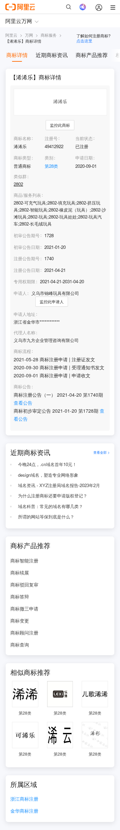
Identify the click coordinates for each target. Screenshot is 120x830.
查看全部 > (101, 452)
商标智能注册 (24, 560)
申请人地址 (24, 314)
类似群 (20, 176)
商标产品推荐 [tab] (92, 55)
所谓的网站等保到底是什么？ (46, 516)
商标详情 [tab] (17, 55)
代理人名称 (24, 333)
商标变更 (19, 620)
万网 (29, 35)
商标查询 (19, 644)
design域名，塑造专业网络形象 (48, 475)
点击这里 (84, 40)
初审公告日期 (27, 247)
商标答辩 (19, 596)
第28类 (51, 166)
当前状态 (84, 138)
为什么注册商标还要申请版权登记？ (52, 495)
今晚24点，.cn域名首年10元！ (47, 464)
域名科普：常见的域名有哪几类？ (50, 506)
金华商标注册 (24, 811)
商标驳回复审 (24, 584)
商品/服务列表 (27, 195)
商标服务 (49, 35)
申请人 (20, 293)
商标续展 (19, 572)
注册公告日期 (27, 270)
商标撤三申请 (24, 608)
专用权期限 (24, 281)
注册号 (51, 138)
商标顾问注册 (24, 632)
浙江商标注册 (24, 799)
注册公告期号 (27, 258)
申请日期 (84, 157)
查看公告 (23, 402)
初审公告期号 (27, 235)
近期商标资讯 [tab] (52, 55)
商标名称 (22, 138)
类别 (49, 157)
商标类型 (22, 157)
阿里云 (11, 35)
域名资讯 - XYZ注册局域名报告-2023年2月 (59, 485)
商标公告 (22, 387)
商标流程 (22, 351)
